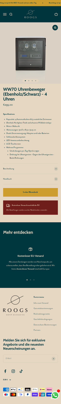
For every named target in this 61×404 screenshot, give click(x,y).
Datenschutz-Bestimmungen (45, 325)
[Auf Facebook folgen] (5, 371)
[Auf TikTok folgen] (21, 371)
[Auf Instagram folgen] (13, 371)
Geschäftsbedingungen (43, 319)
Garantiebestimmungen (43, 308)
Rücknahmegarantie (42, 314)
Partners (37, 330)
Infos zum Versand (41, 303)
